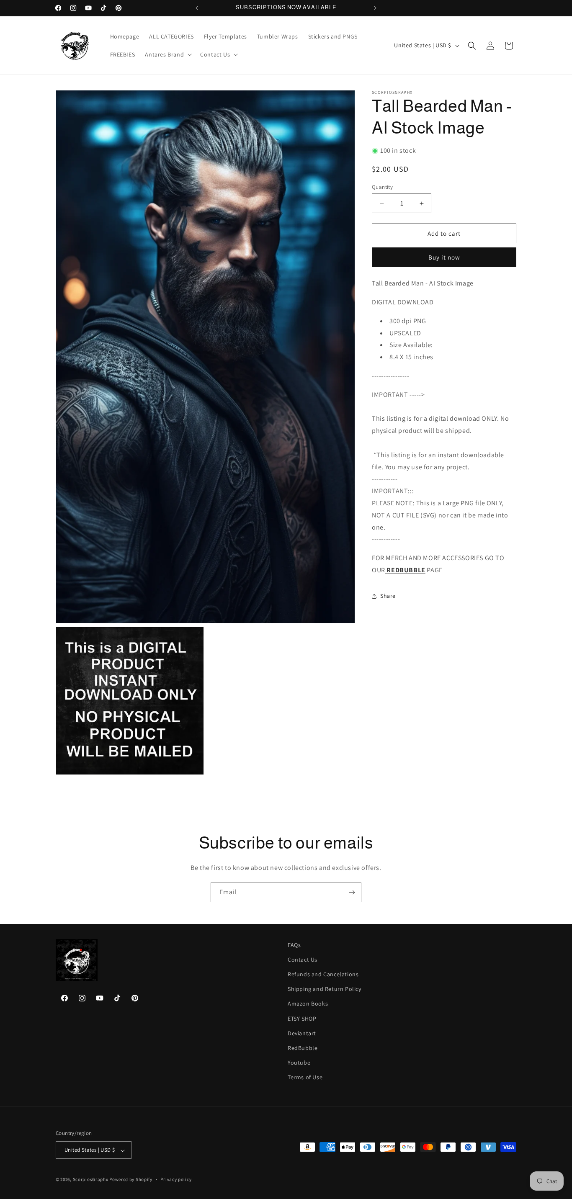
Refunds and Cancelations (323, 974)
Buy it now (444, 257)
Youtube (299, 1063)
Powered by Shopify (130, 1180)
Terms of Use (305, 1077)
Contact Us (302, 959)
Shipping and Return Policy (324, 989)
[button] (167, 54)
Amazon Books (308, 1004)
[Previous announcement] (197, 8)
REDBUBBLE (405, 570)
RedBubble (302, 1048)
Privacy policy (175, 1179)
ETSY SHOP (302, 1018)
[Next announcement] (375, 8)
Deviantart (302, 1033)
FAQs (294, 945)
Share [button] (388, 596)
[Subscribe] (352, 892)
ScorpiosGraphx (90, 1180)
